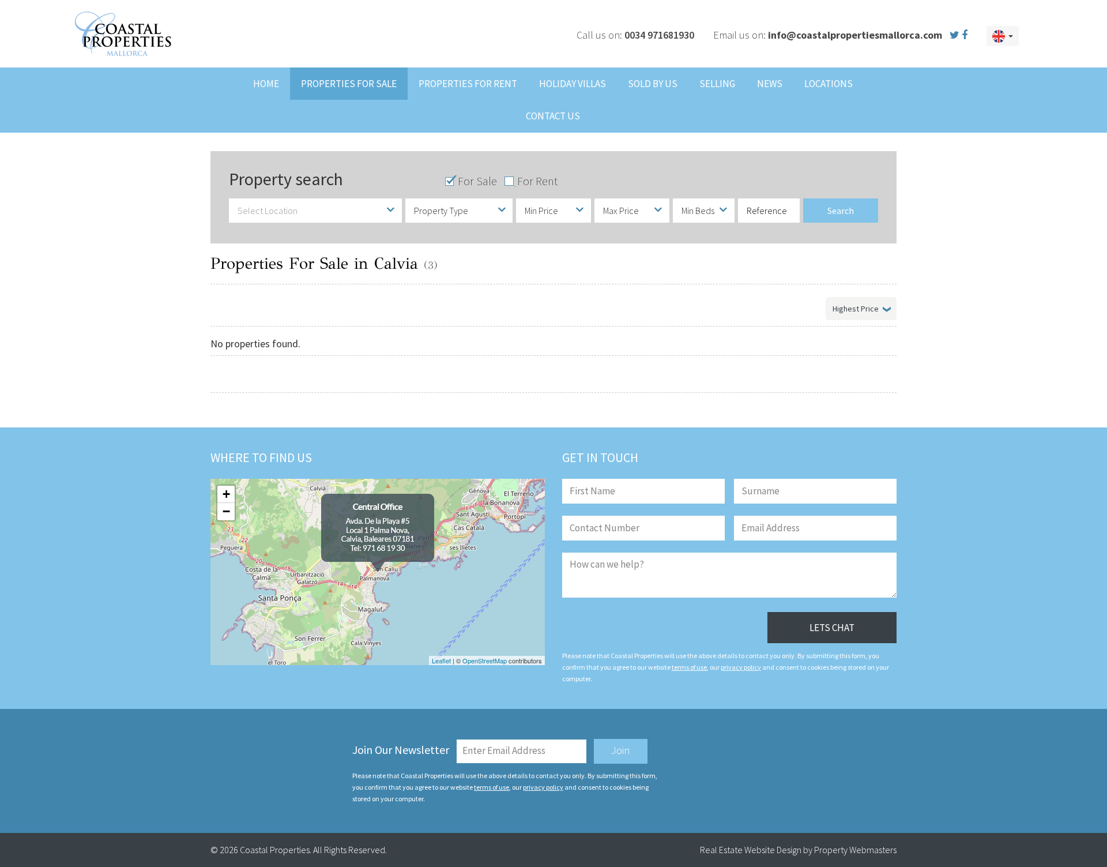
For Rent (537, 181)
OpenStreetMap (484, 660)
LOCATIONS (828, 83)
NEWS (769, 83)
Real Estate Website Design (750, 849)
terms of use (689, 667)
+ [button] (226, 494)
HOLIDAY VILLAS (572, 83)
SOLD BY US (652, 83)
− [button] (226, 511)
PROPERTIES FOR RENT (468, 83)
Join (620, 750)
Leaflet (441, 660)
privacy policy (741, 667)
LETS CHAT (831, 627)
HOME (266, 83)
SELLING (717, 83)
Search (840, 210)
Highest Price (856, 308)
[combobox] (315, 210)
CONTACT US (553, 116)
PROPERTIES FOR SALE (349, 83)
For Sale (477, 181)
